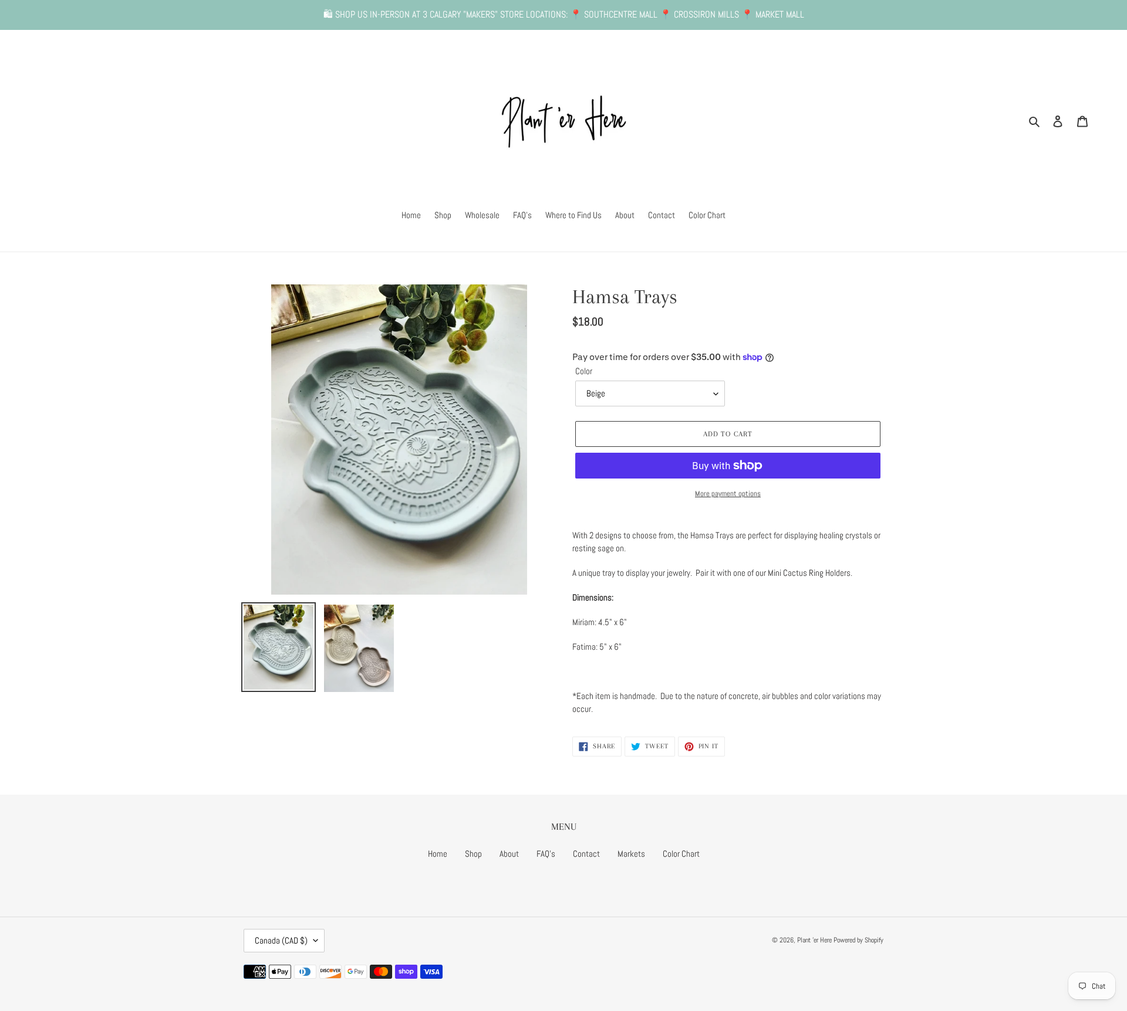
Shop (473, 853)
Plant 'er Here (814, 940)
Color (583, 370)
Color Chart (681, 853)
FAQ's (545, 853)
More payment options (728, 493)
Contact (586, 853)
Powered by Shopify (858, 940)
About (509, 853)
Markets (631, 853)
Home (437, 853)
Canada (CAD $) (281, 940)
